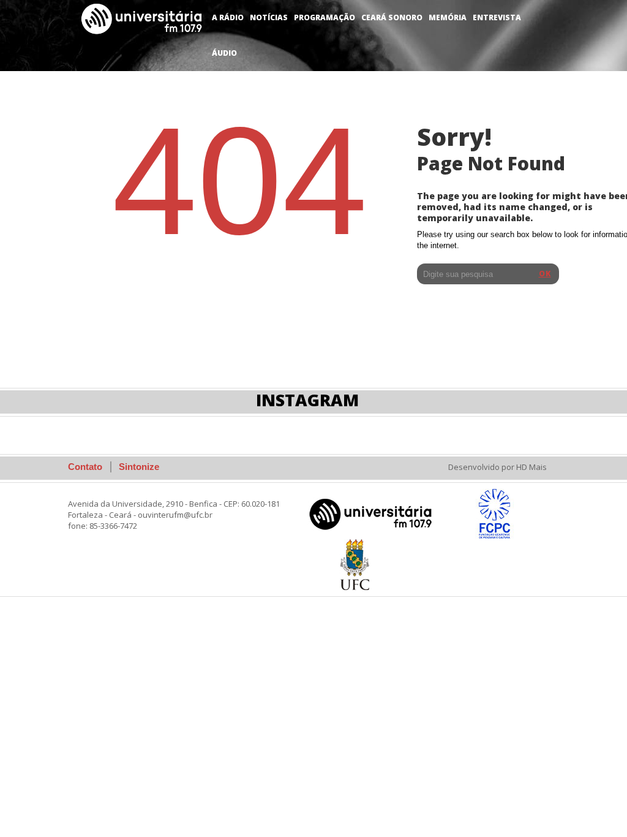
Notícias (269, 17)
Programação (324, 17)
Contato (85, 466)
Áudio (224, 53)
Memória (448, 17)
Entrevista (497, 17)
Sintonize (139, 466)
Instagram (307, 399)
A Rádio (228, 17)
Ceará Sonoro (391, 17)
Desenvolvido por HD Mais (497, 466)
